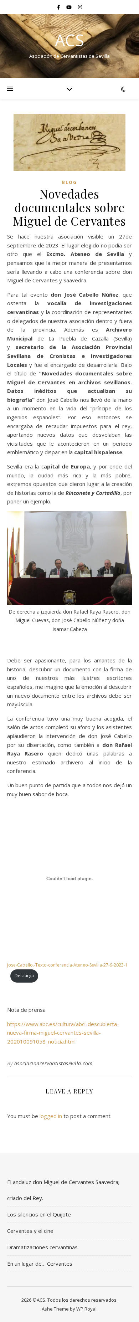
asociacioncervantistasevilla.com (53, 1063)
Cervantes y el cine (30, 1230)
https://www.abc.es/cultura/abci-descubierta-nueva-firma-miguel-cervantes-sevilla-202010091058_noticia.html (63, 1032)
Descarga (24, 976)
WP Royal (86, 1309)
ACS (69, 40)
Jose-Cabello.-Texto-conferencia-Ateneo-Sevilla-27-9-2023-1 (67, 965)
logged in (51, 1115)
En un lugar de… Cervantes (39, 1263)
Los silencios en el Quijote (39, 1214)
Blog (69, 182)
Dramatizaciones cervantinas (42, 1247)
